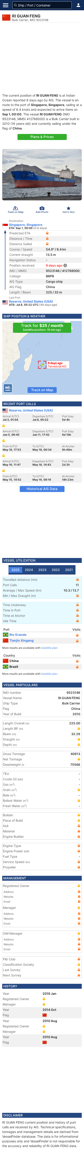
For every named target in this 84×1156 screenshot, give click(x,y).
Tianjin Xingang (21, 640)
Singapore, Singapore (25, 225)
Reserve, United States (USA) (31, 301)
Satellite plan (49, 647)
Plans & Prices (42, 137)
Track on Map (42, 390)
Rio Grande (17, 634)
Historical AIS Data (42, 489)
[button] (78, 5)
